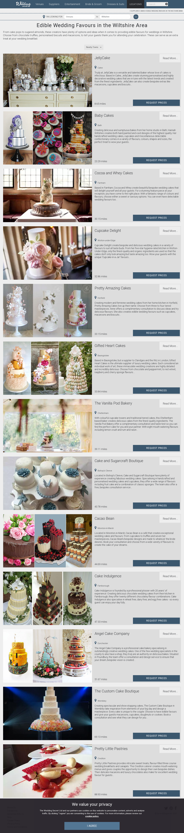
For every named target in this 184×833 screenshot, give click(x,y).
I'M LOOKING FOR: (54, 17)
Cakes (142, 11)
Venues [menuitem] (40, 4)
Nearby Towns (92, 47)
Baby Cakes (104, 115)
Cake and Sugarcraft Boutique (119, 461)
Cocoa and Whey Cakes (114, 173)
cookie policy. (92, 816)
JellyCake (102, 58)
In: (97, 17)
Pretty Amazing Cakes (113, 288)
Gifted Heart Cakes (110, 345)
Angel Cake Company (112, 633)
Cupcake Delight (108, 230)
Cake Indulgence (108, 576)
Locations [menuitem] (135, 4)
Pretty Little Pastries (111, 748)
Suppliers (135, 11)
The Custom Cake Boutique (117, 691)
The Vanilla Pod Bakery (113, 403)
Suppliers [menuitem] (54, 4)
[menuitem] (24, 3)
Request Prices (156, 102)
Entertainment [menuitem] (72, 4)
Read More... (170, 58)
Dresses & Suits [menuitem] (115, 4)
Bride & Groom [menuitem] (93, 4)
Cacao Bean (104, 518)
